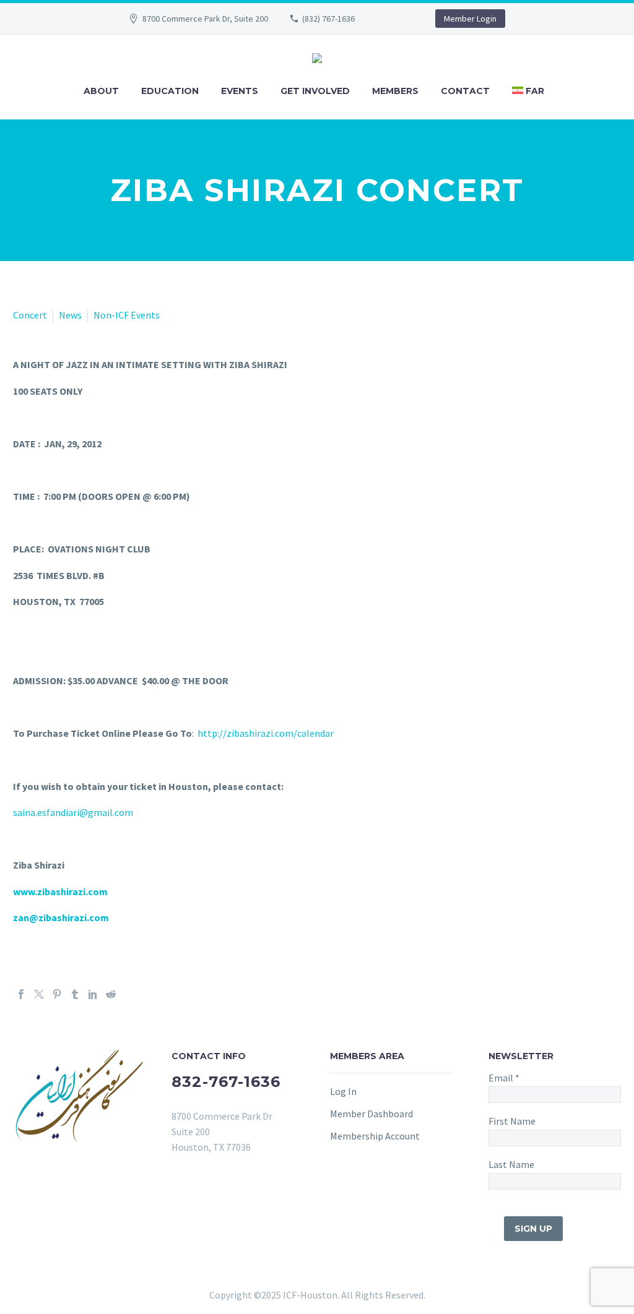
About (101, 91)
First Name (512, 1121)
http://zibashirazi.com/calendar (266, 733)
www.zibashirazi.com (60, 891)
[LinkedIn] (93, 994)
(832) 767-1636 (328, 18)
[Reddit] (111, 994)
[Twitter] (39, 994)
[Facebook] (21, 994)
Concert (30, 315)
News (70, 315)
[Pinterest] (57, 994)
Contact (465, 91)
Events (239, 91)
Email (504, 1077)
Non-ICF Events (126, 315)
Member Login (470, 18)
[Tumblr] (75, 994)
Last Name (511, 1164)
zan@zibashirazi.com (61, 917)
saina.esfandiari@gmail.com (73, 812)
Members (395, 91)
